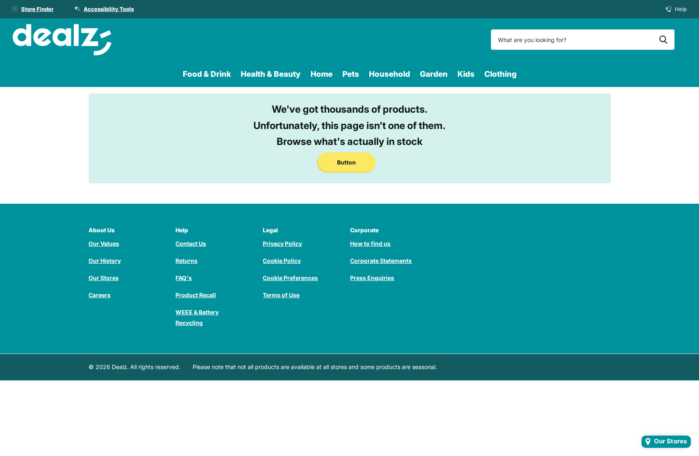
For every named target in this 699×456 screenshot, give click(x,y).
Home (322, 74)
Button (346, 162)
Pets (350, 74)
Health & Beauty (271, 74)
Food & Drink (207, 74)
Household (389, 74)
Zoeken (663, 39)
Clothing (500, 74)
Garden (434, 74)
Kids (466, 74)
